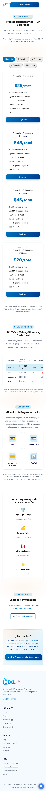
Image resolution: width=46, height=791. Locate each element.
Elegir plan (23, 120)
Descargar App (8, 720)
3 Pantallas (36, 59)
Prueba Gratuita (25, 5)
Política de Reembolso (10, 771)
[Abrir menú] (41, 3)
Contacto (6, 751)
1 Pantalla (9, 59)
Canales (5, 716)
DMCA (5, 774)
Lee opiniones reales (23, 574)
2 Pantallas (22, 59)
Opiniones (6, 747)
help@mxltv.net (9, 699)
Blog (4, 739)
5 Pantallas (30, 65)
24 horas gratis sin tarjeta (28, 641)
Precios (5, 712)
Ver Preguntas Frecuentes (23, 616)
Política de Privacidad (10, 767)
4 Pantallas (15, 65)
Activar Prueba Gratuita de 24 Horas (23, 657)
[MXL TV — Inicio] (6, 4)
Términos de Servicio (10, 763)
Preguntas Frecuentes (22, 608)
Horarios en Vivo (8, 727)
